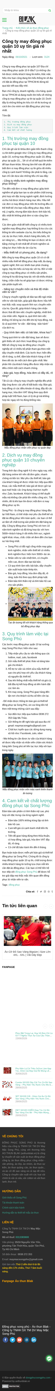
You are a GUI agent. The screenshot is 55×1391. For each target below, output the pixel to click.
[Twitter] (41, 891)
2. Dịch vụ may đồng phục (18, 124)
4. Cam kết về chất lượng (18, 130)
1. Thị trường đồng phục (17, 122)
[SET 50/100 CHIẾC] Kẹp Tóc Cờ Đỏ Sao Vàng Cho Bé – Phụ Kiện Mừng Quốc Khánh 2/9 (32, 1112)
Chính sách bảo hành (13, 1207)
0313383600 (22, 1237)
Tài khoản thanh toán (13, 1202)
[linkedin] (34, 1340)
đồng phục (14, 885)
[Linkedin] (45, 891)
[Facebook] (37, 891)
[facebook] (5, 1340)
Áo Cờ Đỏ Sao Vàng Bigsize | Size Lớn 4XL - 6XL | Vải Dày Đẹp (28, 953)
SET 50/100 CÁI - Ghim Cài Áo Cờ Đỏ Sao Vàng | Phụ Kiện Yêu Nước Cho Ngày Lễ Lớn (33, 1098)
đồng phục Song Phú (26, 872)
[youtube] (19, 1340)
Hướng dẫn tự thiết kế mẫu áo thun (20, 1212)
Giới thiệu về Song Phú (14, 1197)
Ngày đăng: (8, 57)
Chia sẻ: (30, 891)
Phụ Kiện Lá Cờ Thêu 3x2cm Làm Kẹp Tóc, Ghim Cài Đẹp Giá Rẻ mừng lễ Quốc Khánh (33, 1070)
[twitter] (12, 1340)
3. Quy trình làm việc (16, 127)
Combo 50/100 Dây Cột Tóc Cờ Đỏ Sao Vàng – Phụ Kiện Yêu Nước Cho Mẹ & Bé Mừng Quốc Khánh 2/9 (33, 1084)
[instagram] (26, 1340)
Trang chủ (7, 28)
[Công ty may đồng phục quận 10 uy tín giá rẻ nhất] (49, 891)
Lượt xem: (37, 57)
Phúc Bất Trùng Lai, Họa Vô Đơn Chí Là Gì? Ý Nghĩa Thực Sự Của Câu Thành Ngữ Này (34, 1035)
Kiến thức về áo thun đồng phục (32, 28)
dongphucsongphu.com (38, 1377)
